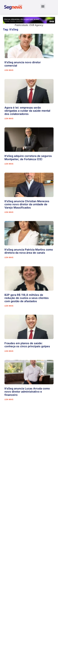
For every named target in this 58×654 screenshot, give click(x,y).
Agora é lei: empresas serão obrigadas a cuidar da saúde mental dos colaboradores (27, 110)
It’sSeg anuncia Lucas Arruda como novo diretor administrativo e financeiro (27, 391)
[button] (42, 6)
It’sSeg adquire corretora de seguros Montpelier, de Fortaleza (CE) (28, 157)
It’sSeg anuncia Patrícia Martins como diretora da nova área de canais (28, 251)
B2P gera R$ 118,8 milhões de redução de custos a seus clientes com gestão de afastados (26, 298)
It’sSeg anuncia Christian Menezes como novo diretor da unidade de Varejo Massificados (26, 204)
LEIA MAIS (8, 70)
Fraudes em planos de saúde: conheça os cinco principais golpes (27, 345)
